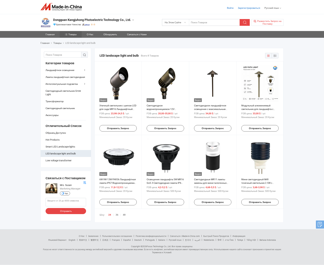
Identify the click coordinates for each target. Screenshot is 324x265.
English (72, 240)
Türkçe (240, 240)
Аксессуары (52, 115)
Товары (72, 34)
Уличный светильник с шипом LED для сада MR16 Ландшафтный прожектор (117, 109)
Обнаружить (110, 34)
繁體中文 (95, 240)
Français (116, 240)
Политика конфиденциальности (151, 236)
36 (117, 214)
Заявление (93, 236)
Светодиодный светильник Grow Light (63, 92)
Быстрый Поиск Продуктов (216, 236)
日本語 (105, 240)
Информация (239, 236)
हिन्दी (219, 240)
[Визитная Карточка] (84, 182)
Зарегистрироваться (249, 7)
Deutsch (138, 240)
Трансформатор (55, 101)
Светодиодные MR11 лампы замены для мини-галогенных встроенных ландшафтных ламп (212, 183)
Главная (50, 34)
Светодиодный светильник (60, 108)
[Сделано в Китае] (62, 7)
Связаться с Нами (137, 34)
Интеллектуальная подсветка (62, 83)
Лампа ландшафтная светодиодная (65, 77)
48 (124, 214)
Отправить (66, 211)
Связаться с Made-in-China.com (185, 236)
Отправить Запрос (118, 128)
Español (127, 240)
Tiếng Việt (251, 240)
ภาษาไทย (229, 240)
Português (150, 240)
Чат (66, 193)
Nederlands (209, 240)
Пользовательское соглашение (117, 236)
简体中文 (83, 240)
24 (109, 214)
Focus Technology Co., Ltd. (159, 246)
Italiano (161, 240)
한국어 (188, 240)
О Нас (90, 34)
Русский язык (175, 240)
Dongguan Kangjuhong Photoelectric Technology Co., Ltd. (92, 20)
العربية (197, 240)
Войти (230, 7)
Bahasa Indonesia (268, 240)
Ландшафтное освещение (60, 70)
